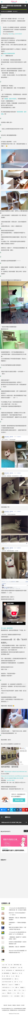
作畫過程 (17, 984)
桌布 (18, 993)
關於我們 (5, 1005)
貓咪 (11, 11)
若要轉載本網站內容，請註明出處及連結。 (18, 1010)
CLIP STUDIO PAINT (7, 981)
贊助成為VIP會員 (19, 800)
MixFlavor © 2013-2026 (14, 1013)
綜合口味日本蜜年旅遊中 (7, 979)
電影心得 (4, 984)
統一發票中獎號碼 (6, 973)
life (6, 11)
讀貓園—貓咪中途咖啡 (10, 98)
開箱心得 (15, 973)
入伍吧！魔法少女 (6, 987)
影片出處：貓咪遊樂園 (7, 628)
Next (27, 831)
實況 (15, 990)
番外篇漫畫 (5, 967)
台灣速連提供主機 (5, 1010)
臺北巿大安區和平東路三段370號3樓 (14, 778)
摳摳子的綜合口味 (19, 970)
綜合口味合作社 (10, 970)
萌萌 (8, 976)
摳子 (16, 981)
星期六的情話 (17, 964)
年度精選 (22, 987)
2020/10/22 (5, 848)
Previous (25, 831)
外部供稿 (4, 990)
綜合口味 (10, 34)
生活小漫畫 (13, 967)
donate (11, 984)
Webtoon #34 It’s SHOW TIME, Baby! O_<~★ (14, 822)
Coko (3, 11)
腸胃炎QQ (7, 817)
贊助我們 (18, 1005)
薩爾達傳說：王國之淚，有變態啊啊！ (17, 946)
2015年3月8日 (18, 34)
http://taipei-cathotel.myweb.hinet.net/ (16, 771)
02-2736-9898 (10, 780)
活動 (17, 976)
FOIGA (10, 990)
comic (4, 964)
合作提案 (22, 1005)
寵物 (9, 11)
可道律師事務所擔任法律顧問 (20, 1008)
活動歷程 (14, 1005)
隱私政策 (9, 1005)
